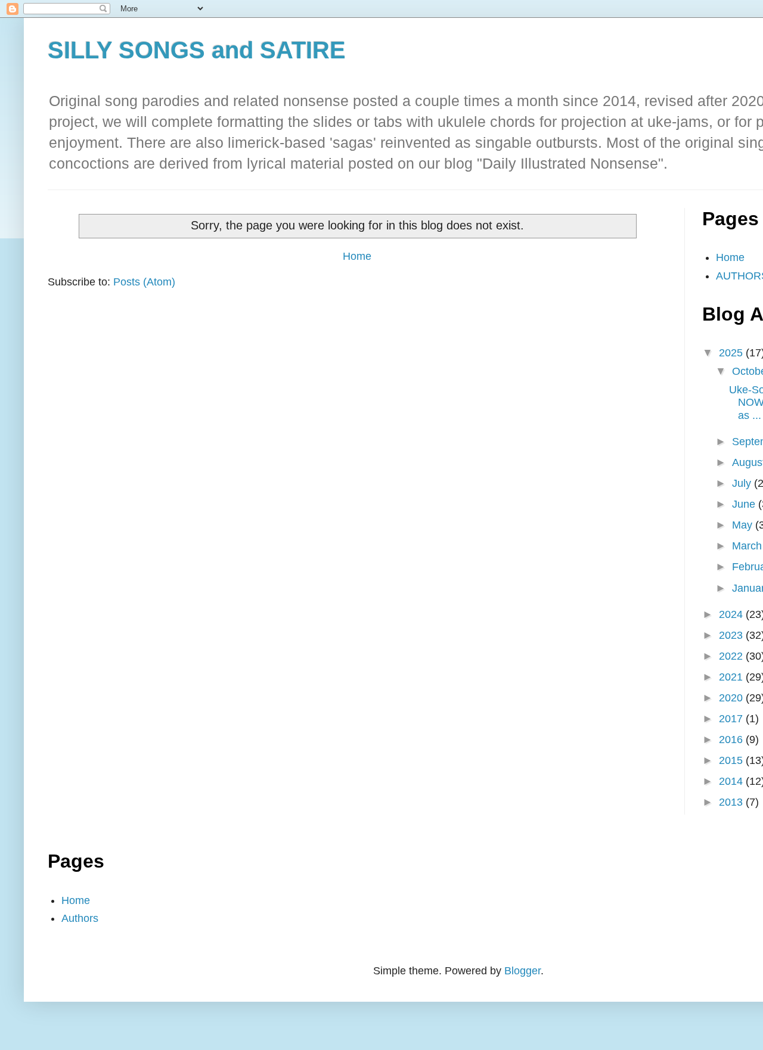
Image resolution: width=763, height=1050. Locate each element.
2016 (732, 739)
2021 (732, 677)
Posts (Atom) (144, 282)
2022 (732, 656)
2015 (732, 760)
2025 (732, 353)
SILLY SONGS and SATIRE (197, 50)
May (743, 525)
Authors (79, 918)
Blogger (522, 971)
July (743, 483)
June (745, 504)
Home (357, 256)
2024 (732, 614)
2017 (732, 719)
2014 (732, 781)
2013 (732, 802)
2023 (732, 635)
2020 (732, 698)
